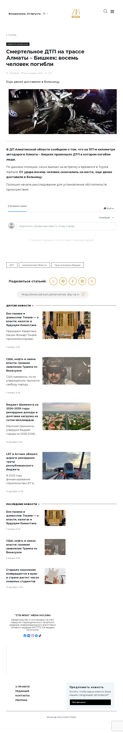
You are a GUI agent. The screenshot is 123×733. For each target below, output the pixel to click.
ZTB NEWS (14, 73)
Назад (12, 34)
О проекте (22, 686)
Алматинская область (34, 265)
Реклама (21, 700)
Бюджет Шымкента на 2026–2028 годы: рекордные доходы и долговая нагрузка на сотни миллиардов (22, 412)
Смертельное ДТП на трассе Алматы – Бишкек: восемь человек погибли (45, 57)
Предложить (79, 702)
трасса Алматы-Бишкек (67, 265)
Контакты (22, 695)
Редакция (22, 691)
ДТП (12, 265)
